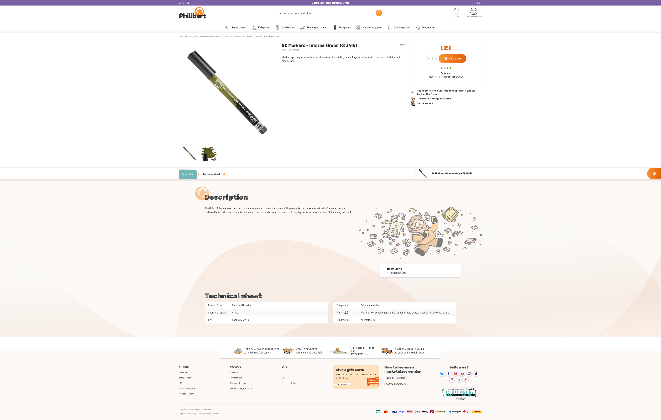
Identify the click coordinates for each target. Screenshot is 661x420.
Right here (344, 2)
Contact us (184, 2)
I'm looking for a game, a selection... (295, 13)
